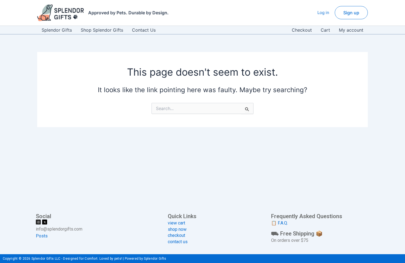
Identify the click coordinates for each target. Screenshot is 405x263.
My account (351, 30)
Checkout (302, 30)
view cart (176, 223)
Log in (323, 12)
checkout (176, 235)
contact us (178, 241)
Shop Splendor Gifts (102, 30)
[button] (351, 12)
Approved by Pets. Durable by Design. (128, 12)
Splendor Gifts (57, 30)
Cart (325, 30)
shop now (177, 229)
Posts (42, 236)
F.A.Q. (283, 223)
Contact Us (144, 30)
